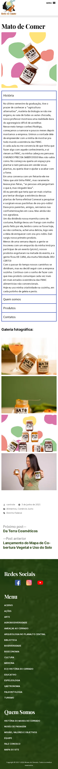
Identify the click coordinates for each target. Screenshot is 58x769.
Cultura (9, 657)
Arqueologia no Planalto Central (25, 634)
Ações (7, 610)
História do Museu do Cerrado (22, 720)
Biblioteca (10, 639)
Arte (7, 616)
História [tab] (8, 95)
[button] (49, 3)
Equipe (8, 737)
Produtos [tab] (9, 308)
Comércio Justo (25, 508)
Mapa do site (11, 749)
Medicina (9, 662)
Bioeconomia (11, 651)
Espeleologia (12, 680)
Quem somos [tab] (12, 299)
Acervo (8, 605)
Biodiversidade (12, 645)
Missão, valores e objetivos (20, 732)
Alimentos (11, 508)
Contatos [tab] (9, 317)
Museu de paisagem (15, 726)
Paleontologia (13, 691)
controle (10, 504)
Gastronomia (12, 686)
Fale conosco (12, 743)
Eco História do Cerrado (18, 668)
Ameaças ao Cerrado (16, 628)
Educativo (10, 674)
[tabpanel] (29, 197)
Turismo (9, 697)
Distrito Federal (14, 512)
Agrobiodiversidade (15, 622)
